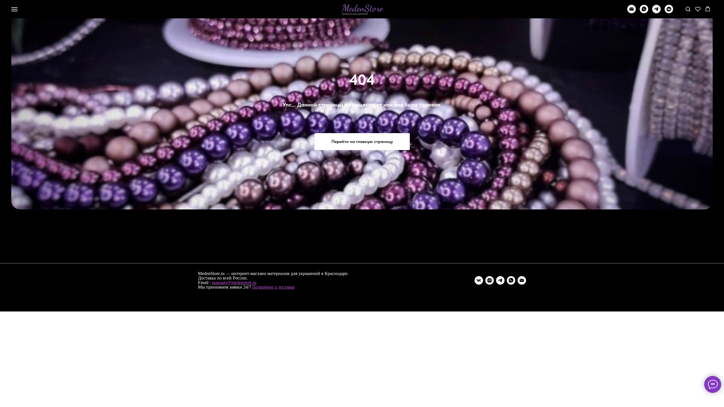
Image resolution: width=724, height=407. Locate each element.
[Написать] (631, 11)
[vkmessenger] (669, 11)
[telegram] (656, 11)
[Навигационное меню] (14, 9)
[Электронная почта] (522, 280)
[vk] (479, 280)
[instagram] (489, 280)
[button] (688, 9)
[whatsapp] (644, 11)
